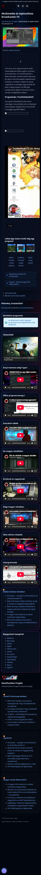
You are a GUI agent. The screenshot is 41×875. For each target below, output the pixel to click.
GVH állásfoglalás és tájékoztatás (19, 766)
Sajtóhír (10, 667)
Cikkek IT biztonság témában (15, 696)
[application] (20, 379)
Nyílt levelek (11, 659)
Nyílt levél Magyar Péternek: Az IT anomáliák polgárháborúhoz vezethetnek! (19, 758)
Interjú (9, 651)
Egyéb (9, 646)
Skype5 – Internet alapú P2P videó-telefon (19, 283)
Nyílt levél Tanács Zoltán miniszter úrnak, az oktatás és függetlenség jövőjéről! (20, 750)
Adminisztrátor (14, 50)
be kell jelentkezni (26, 308)
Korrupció (11, 654)
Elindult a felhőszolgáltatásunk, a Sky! (21, 764)
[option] (20, 349)
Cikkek (9, 643)
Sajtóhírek (7, 738)
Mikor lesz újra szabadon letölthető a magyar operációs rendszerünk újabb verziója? (21, 609)
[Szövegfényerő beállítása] (4, 870)
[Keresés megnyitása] (23, 6)
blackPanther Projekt (10, 21)
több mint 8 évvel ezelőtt (16, 296)
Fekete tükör (12, 649)
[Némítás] (32, 387)
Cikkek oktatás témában (14, 591)
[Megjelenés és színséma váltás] (18, 6)
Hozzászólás (11, 293)
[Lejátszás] (6, 387)
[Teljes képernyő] (35, 387)
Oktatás (10, 662)
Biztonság (10, 641)
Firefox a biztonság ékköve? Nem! (20, 719)
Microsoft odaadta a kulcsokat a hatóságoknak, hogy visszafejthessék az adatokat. (22, 622)
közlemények (12, 657)
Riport (9, 665)
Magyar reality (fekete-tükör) (14, 780)
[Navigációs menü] (27, 6)
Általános (10, 638)
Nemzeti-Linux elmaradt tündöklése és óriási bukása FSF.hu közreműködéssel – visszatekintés (22, 792)
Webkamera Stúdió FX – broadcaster (18, 275)
